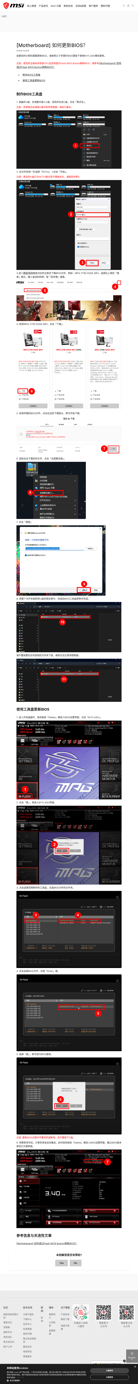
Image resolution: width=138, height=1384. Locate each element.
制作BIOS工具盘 (31, 74)
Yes (61, 1263)
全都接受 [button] (109, 1370)
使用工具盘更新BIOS (34, 80)
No (75, 1263)
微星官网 (28, 273)
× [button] (135, 1367)
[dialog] (69, 1374)
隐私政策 (20, 1377)
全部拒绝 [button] (109, 1377)
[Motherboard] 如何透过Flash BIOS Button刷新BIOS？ (47, 1243)
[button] (47, 1380)
